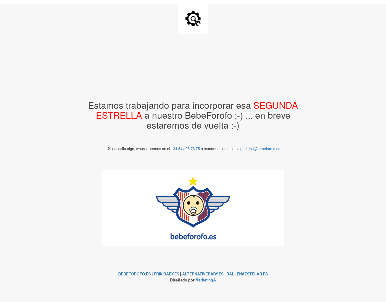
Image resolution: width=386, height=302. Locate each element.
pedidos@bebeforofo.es (260, 148)
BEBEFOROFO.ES (134, 274)
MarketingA (205, 280)
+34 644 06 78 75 (185, 148)
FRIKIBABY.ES (166, 274)
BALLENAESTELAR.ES (247, 274)
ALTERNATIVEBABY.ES (202, 274)
